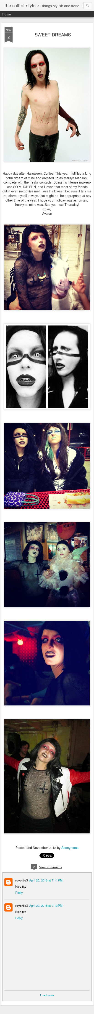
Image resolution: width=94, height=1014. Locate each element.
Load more (47, 995)
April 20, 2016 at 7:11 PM (46, 880)
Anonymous (69, 847)
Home (6, 14)
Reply (19, 892)
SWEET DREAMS (53, 34)
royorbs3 (21, 880)
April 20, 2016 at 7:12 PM (46, 905)
